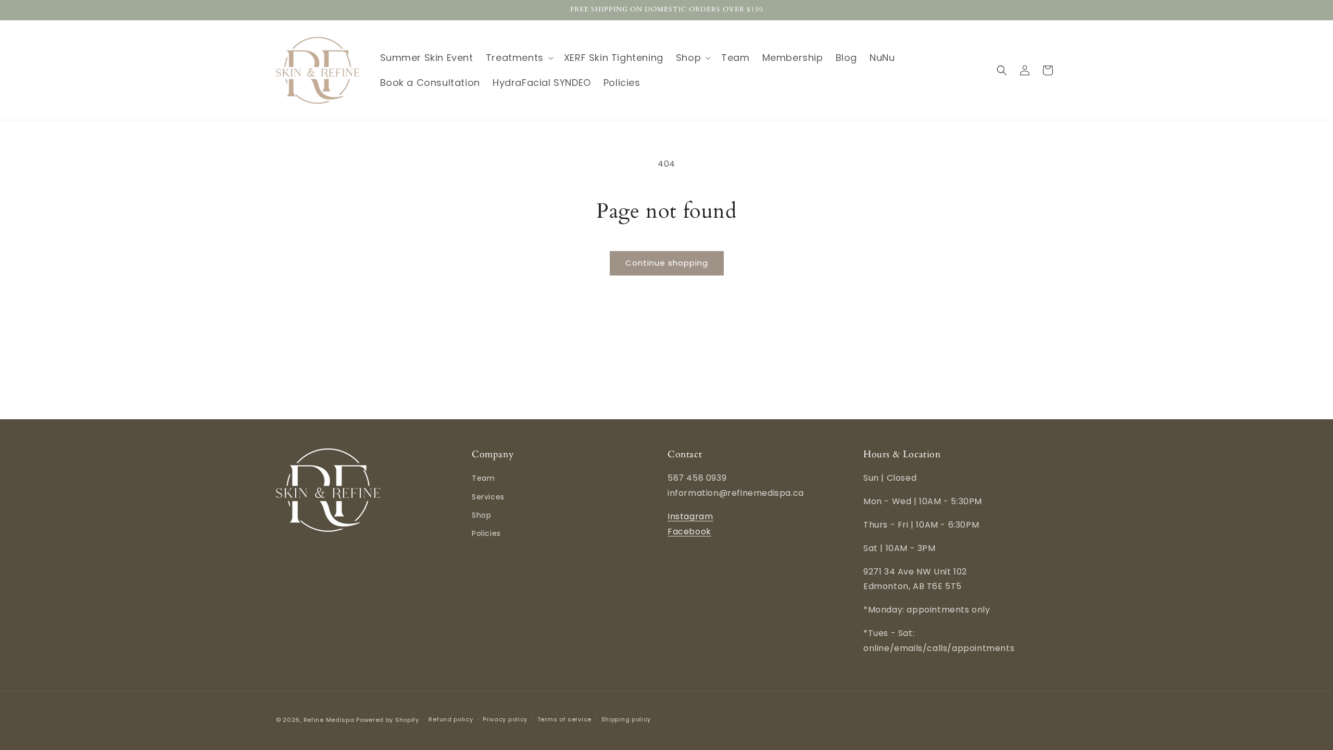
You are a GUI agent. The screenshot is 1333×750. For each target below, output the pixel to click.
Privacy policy (505, 719)
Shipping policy (626, 719)
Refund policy (451, 719)
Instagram (690, 516)
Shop (481, 515)
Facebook (689, 532)
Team (483, 478)
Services (488, 497)
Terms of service (564, 719)
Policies (486, 533)
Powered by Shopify (387, 720)
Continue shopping (666, 262)
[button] (519, 57)
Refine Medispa (329, 720)
